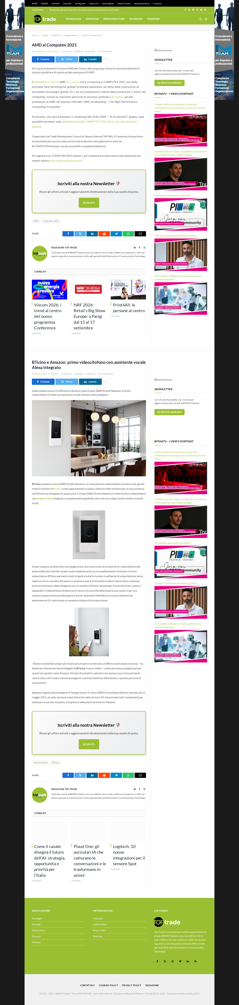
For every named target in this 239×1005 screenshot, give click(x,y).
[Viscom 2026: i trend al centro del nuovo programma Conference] (49, 289)
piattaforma (69, 121)
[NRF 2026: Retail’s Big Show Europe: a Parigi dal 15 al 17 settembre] (89, 289)
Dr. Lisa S (72, 82)
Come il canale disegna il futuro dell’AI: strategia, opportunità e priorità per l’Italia (49, 861)
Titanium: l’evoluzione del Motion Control (175, 235)
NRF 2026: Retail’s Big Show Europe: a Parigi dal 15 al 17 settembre (89, 316)
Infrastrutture (114, 18)
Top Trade (55, 3)
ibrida (81, 121)
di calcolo (118, 97)
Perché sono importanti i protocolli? (172, 195)
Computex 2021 (51, 221)
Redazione (98, 936)
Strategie (92, 18)
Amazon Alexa (40, 762)
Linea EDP (67, 3)
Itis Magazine (80, 3)
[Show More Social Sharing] (106, 59)
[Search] (205, 19)
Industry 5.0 (93, 3)
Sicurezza (136, 18)
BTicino (55, 762)
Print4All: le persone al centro (129, 307)
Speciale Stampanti (141, 3)
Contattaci (157, 3)
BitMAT (35, 3)
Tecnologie (73, 18)
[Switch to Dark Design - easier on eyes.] (201, 19)
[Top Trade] (45, 19)
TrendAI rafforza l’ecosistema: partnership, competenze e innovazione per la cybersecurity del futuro (179, 107)
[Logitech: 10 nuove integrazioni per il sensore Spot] (128, 831)
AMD (36, 221)
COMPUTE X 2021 (96, 121)
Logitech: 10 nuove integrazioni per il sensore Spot (129, 855)
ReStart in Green (124, 3)
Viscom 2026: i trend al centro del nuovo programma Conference (47, 316)
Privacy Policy (99, 930)
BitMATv (44, 3)
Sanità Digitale (108, 3)
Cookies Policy (99, 924)
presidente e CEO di (46, 82)
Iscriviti (89, 202)
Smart (57, 488)
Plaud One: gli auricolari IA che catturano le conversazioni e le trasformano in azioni (85, 9)
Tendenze (153, 18)
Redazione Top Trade (46, 51)
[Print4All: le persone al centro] (128, 289)
